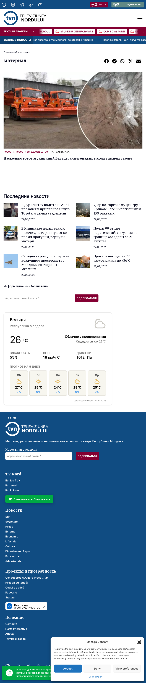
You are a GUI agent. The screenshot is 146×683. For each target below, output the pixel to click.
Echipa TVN (12, 480)
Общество (41, 152)
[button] (139, 642)
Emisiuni (10, 556)
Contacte (11, 624)
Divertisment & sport (18, 551)
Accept (68, 668)
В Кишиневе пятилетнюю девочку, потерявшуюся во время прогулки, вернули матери (44, 234)
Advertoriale (13, 561)
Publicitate (12, 490)
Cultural (10, 546)
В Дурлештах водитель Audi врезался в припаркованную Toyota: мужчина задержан (45, 209)
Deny (97, 668)
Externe (10, 531)
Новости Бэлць (24, 152)
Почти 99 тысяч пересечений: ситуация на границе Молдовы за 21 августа (115, 234)
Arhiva (9, 633)
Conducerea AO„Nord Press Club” (27, 577)
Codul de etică (14, 587)
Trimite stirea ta (15, 638)
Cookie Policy (96, 676)
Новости (9, 152)
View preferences (126, 668)
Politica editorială (16, 582)
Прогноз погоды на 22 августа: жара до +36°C (111, 258)
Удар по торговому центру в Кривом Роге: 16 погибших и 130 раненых (117, 209)
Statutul (10, 597)
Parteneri (11, 485)
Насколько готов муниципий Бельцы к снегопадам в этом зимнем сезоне (68, 158)
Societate (11, 521)
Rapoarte (11, 592)
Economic (11, 536)
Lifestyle (10, 541)
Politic (9, 526)
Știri (8, 516)
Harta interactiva (16, 629)
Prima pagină (10, 52)
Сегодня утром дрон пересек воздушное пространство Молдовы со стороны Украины (45, 262)
